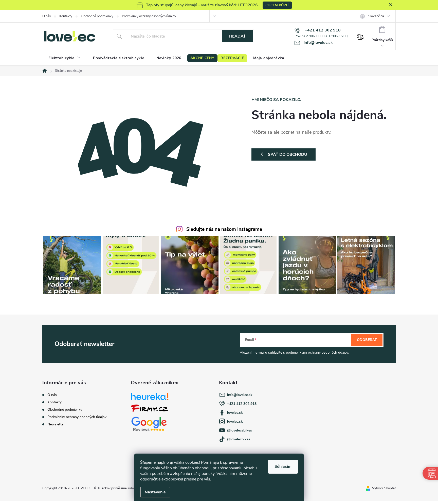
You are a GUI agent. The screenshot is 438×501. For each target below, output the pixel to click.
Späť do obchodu (287, 154)
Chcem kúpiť (277, 5)
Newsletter (56, 424)
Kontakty (65, 16)
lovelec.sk (235, 412)
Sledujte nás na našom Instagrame (224, 229)
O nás (46, 16)
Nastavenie (155, 492)
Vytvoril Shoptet (384, 488)
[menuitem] (64, 58)
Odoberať (367, 339)
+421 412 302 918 (242, 403)
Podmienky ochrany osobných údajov (149, 16)
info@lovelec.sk (239, 394)
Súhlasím (283, 466)
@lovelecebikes (239, 430)
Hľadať (237, 36)
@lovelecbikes (238, 439)
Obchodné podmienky (97, 16)
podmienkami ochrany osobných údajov (317, 352)
